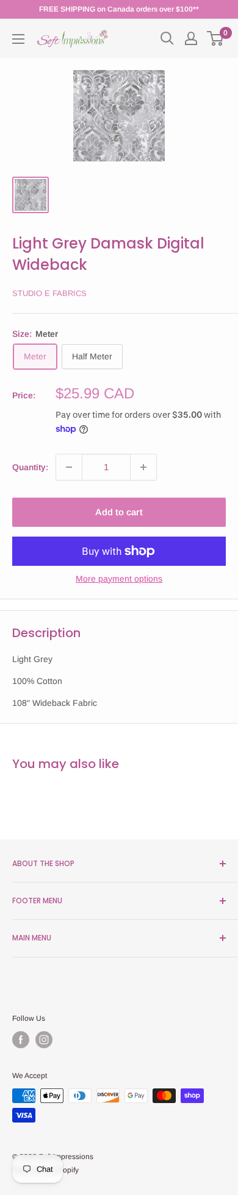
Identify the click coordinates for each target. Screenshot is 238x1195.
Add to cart (119, 512)
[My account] (191, 38)
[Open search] (167, 38)
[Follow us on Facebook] (20, 1039)
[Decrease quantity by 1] (69, 467)
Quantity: (30, 467)
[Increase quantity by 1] (143, 467)
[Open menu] (18, 39)
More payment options (119, 578)
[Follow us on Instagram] (43, 1039)
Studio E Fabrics (49, 293)
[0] (215, 38)
